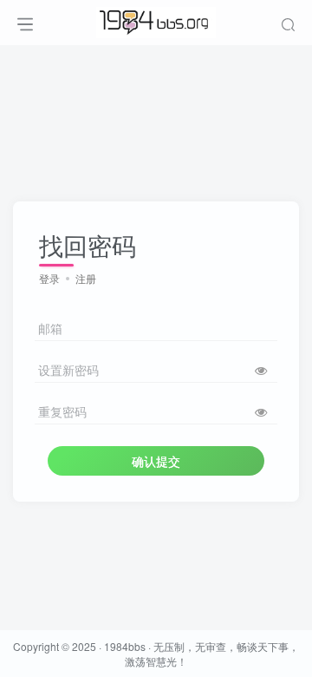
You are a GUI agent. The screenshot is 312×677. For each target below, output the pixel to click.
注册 (85, 278)
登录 (49, 278)
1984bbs (125, 646)
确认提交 (156, 461)
